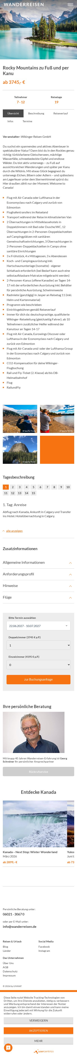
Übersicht (13, 113)
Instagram (44, 950)
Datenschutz (10, 971)
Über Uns (8, 963)
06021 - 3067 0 (13, 914)
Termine (27, 121)
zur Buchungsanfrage (38, 679)
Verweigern (38, 1020)
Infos (10, 121)
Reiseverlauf (60, 113)
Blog (5, 946)
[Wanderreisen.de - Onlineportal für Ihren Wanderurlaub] (38, 899)
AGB (5, 967)
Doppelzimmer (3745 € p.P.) (25, 637)
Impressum (9, 975)
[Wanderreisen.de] (24, 5)
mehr (38, 1041)
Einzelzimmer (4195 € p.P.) (24, 656)
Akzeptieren (38, 1030)
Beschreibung (36, 113)
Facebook (44, 946)
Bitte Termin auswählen (22, 618)
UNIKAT (17, 986)
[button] (70, 4)
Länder (7, 950)
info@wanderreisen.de (19, 926)
